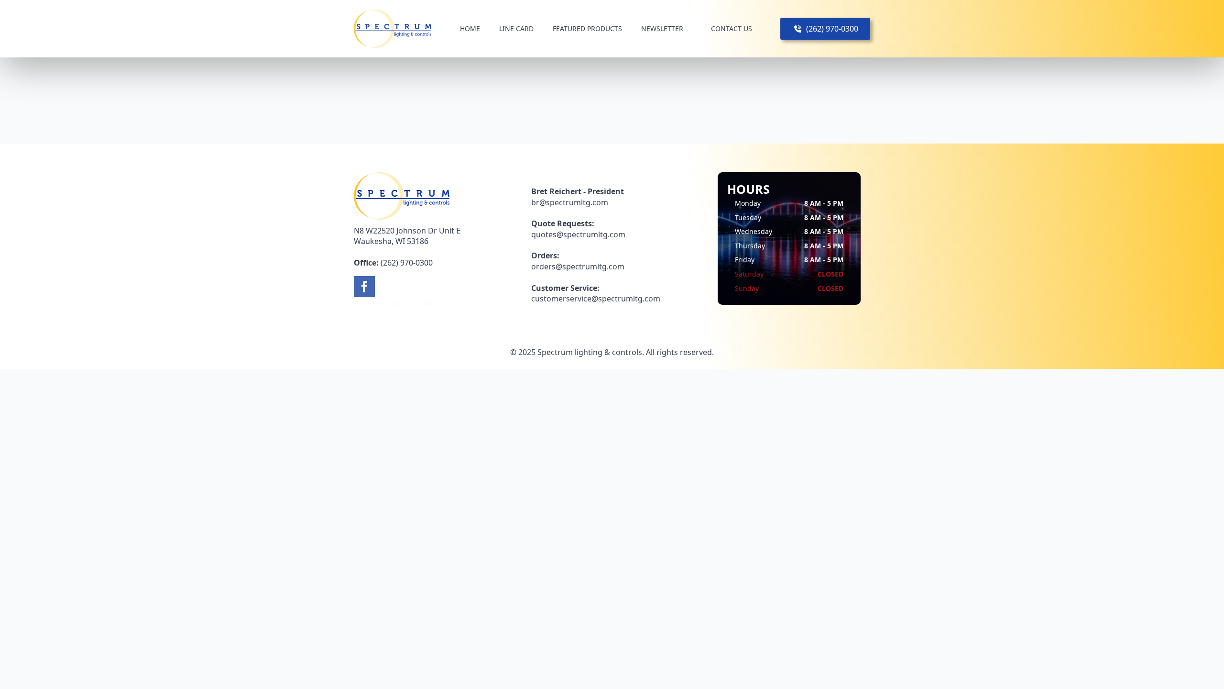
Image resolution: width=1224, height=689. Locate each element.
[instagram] (395, 304)
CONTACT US (731, 28)
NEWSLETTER (662, 28)
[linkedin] (412, 304)
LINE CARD (516, 28)
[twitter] (377, 304)
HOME (470, 28)
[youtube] (429, 304)
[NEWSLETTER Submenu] (691, 28)
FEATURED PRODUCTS (587, 28)
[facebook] (364, 286)
